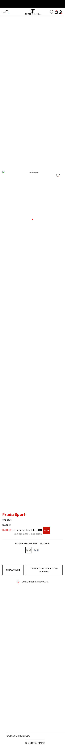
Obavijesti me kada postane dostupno (44, 570)
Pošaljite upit (13, 570)
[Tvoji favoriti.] (51, 12)
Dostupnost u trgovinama (35, 582)
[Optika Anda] (32, 12)
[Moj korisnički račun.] (61, 12)
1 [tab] (32, 219)
